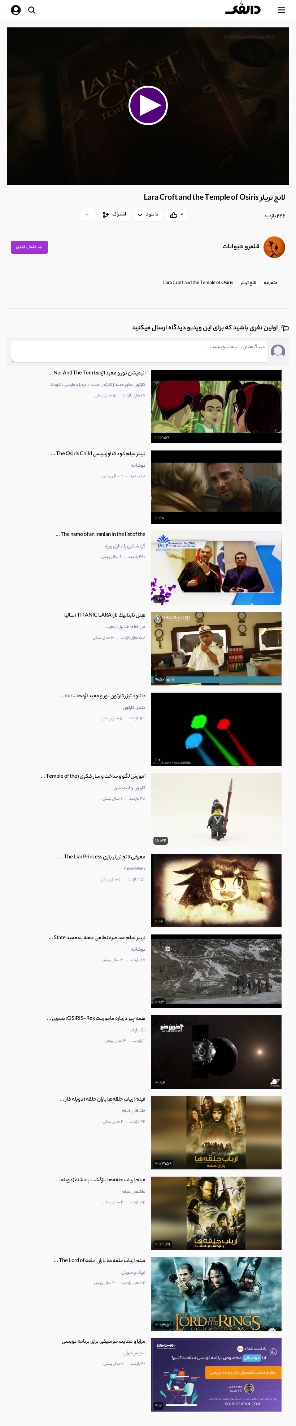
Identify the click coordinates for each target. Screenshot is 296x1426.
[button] (148, 105)
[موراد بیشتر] (87, 215)
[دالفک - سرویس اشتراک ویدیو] (248, 10)
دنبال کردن (26, 247)
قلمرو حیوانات (240, 247)
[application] (148, 106)
